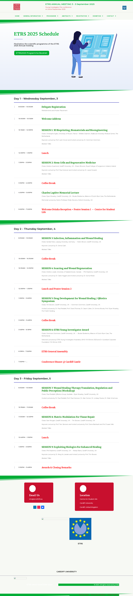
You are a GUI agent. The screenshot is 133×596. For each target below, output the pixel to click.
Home (17, 16)
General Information (32, 16)
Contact (110, 16)
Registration (81, 16)
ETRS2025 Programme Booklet (31, 53)
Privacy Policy (84, 595)
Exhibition (97, 16)
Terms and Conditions (98, 595)
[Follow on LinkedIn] (34, 507)
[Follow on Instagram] (38, 507)
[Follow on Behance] (42, 507)
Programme (51, 16)
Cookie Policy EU (113, 595)
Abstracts (66, 16)
